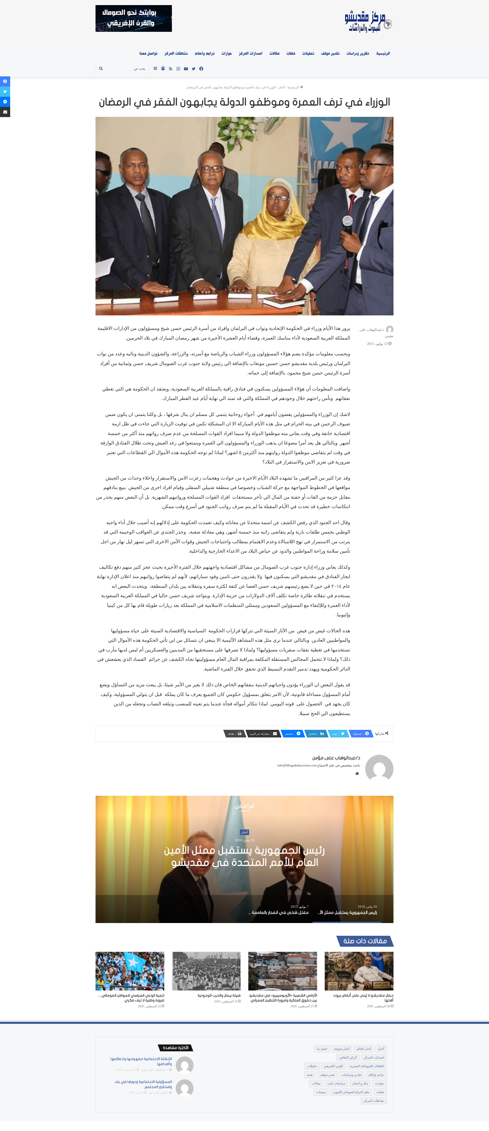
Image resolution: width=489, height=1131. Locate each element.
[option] (244, 859)
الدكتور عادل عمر (158, 1092)
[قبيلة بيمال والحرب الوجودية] (206, 971)
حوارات (227, 53)
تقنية (310, 1075)
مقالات (274, 53)
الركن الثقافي (348, 1057)
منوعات (321, 1092)
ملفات (291, 53)
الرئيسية (383, 53)
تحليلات (308, 53)
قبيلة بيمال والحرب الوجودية (219, 995)
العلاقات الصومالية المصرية (367, 1066)
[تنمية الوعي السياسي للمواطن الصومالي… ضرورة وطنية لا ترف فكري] (130, 971)
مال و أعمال (360, 1083)
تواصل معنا (148, 53)
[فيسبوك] (5, 81)
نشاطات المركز (176, 53)
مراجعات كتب (336, 1083)
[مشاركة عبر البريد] (5, 112)
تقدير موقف (330, 53)
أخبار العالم (364, 1049)
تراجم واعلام (204, 53)
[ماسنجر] (5, 102)
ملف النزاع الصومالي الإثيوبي (351, 1092)
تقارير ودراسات (358, 53)
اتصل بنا (322, 1049)
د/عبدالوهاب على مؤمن (336, 758)
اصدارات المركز (250, 53)
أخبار (281, 87)
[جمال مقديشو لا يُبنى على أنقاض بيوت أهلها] (359, 971)
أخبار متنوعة (341, 1049)
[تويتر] (5, 92)
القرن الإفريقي (333, 1066)
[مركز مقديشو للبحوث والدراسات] (368, 23)
